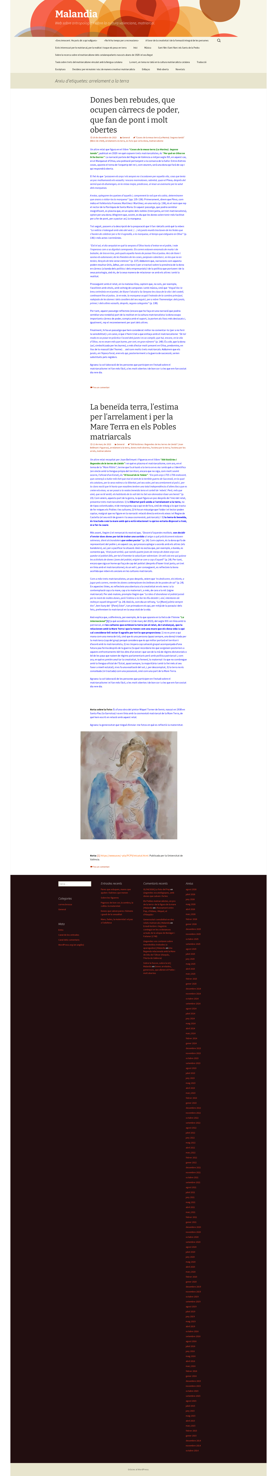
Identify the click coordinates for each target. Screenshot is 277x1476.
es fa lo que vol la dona (137, 140)
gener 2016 (191, 1376)
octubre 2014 (192, 1450)
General (126, 137)
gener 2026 (191, 924)
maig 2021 (190, 1202)
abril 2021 (190, 1207)
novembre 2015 (193, 1386)
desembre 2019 (193, 1286)
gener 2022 (191, 1162)
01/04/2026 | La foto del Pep (156, 889)
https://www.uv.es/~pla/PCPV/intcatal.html (124, 855)
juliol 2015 (190, 1405)
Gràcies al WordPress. (138, 1469)
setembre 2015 (193, 1395)
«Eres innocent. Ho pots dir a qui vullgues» (76, 40)
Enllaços (146, 69)
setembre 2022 (193, 1122)
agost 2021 (191, 1187)
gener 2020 (191, 1281)
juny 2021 (190, 1197)
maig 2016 (190, 1356)
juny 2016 (190, 1351)
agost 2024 (191, 1008)
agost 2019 (191, 1306)
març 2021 (190, 1212)
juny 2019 (190, 1316)
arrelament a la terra (115, 140)
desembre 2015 (193, 1381)
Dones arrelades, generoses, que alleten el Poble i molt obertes (159, 970)
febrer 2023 (191, 1097)
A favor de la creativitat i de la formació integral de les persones (177, 40)
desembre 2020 (193, 1227)
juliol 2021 (190, 1192)
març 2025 (190, 973)
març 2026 (190, 914)
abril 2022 (190, 1147)
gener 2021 (191, 1222)
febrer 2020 (191, 1276)
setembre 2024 (193, 1003)
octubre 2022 (192, 1117)
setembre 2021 (193, 1182)
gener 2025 (191, 983)
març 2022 (190, 1152)
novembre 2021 (193, 1172)
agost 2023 (191, 1068)
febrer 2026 (191, 919)
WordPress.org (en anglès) (71, 944)
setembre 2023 (193, 1063)
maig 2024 (190, 1023)
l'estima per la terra (160, 447)
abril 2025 (190, 968)
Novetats (180, 69)
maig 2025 (190, 963)
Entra (60, 929)
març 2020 (190, 1271)
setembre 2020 (193, 1241)
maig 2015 (190, 1415)
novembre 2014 (193, 1445)
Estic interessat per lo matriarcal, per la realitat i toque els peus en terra (90, 47)
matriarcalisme (156, 140)
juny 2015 (190, 1410)
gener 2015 (191, 1435)
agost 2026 (191, 889)
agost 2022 (191, 1127)
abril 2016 (190, 1361)
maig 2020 (190, 1261)
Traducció (201, 62)
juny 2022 (190, 1137)
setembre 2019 (193, 1301)
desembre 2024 (193, 988)
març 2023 (190, 1092)
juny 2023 (190, 1078)
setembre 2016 (193, 1336)
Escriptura (60, 69)
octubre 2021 (192, 1177)
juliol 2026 (190, 894)
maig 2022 (190, 1142)
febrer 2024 (191, 1038)
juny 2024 (190, 1018)
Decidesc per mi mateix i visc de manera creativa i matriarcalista (103, 69)
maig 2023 (190, 1083)
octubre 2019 (192, 1296)
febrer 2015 (191, 1430)
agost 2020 (191, 1246)
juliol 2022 (190, 1132)
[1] (107, 621)
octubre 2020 (192, 1237)
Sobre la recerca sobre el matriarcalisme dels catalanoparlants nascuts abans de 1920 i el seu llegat (104, 54)
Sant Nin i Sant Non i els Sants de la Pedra (178, 47)
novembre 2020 (193, 1232)
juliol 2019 (190, 1311)
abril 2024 (190, 1028)
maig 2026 (190, 904)
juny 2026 (190, 899)
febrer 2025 (191, 978)
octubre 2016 (192, 1331)
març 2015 (190, 1425)
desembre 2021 (193, 1167)
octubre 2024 (192, 998)
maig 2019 (190, 1321)
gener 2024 (191, 1043)
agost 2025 (191, 948)
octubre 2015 (192, 1390)
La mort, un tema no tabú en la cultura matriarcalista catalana (159, 62)
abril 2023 (190, 1088)
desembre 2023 (193, 1048)
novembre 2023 (193, 1053)
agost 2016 (191, 1341)
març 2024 (190, 1033)
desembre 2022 (193, 1107)
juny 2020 (190, 1256)
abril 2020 (190, 1266)
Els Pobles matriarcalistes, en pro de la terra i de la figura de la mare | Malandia (159, 904)
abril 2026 (190, 909)
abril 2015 (190, 1420)
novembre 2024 (193, 993)
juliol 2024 (190, 1013)
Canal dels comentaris (69, 939)
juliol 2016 (190, 1346)
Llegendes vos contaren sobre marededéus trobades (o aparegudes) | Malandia (158, 944)
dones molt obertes (140, 447)
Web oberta (163, 69)
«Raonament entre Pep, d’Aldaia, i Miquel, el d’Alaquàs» (158, 911)
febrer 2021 (191, 1217)
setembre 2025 (193, 944)
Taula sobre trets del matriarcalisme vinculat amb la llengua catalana (88, 62)
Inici (135, 47)
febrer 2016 (191, 1371)
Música (147, 47)
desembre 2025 (193, 929)
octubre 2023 (192, 1058)
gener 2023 (191, 1102)
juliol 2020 (190, 1251)
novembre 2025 (193, 934)
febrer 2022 (191, 1157)
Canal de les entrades (68, 934)
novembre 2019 (193, 1291)
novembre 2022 (193, 1112)
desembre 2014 (193, 1440)
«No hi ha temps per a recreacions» (121, 40)
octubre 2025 (192, 939)
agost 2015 (191, 1400)
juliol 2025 (190, 953)
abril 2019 (190, 1326)
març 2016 (190, 1366)
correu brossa (65, 904)
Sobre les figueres (110, 897)
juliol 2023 (190, 1073)
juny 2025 (190, 958)
